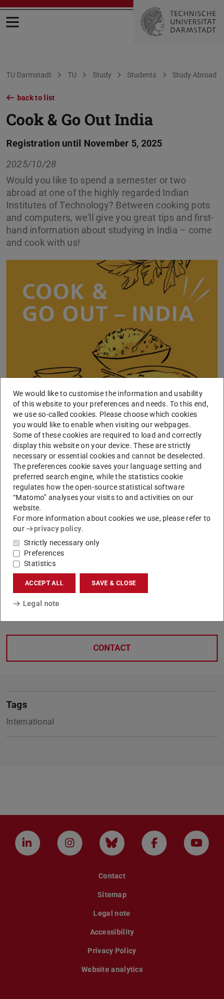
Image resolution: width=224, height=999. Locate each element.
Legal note (41, 603)
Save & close (114, 583)
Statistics (40, 563)
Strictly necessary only (61, 542)
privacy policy (57, 528)
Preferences (44, 553)
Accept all (44, 583)
